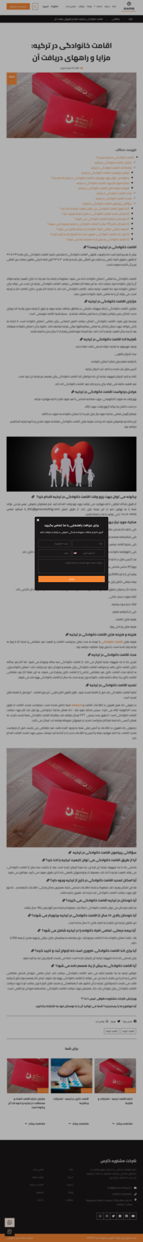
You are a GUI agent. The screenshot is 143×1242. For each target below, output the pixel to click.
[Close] (38, 520)
